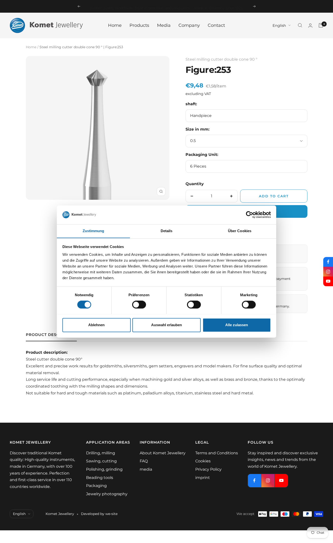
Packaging (96, 485)
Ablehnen (96, 325)
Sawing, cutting (101, 461)
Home (115, 25)
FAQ (144, 461)
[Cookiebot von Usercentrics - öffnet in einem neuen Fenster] (249, 214)
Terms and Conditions (216, 453)
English (279, 25)
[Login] (310, 25)
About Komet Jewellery (163, 453)
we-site (111, 514)
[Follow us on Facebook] (328, 262)
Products (139, 25)
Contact (216, 25)
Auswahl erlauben (166, 325)
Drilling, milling (100, 453)
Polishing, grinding (104, 469)
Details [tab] (167, 231)
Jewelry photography (106, 494)
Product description (51, 335)
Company (189, 25)
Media (164, 25)
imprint (202, 477)
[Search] (300, 25)
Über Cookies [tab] (239, 231)
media (146, 469)
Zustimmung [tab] (93, 231)
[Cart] (320, 25)
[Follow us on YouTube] (328, 281)
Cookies (203, 461)
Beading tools (99, 477)
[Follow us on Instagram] (328, 271)
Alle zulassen (236, 325)
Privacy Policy (208, 469)
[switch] (139, 304)
